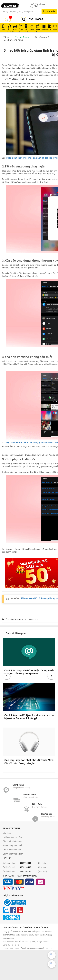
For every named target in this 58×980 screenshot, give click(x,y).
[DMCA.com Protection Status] (29, 917)
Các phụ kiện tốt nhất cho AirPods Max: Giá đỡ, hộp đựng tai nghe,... (29, 761)
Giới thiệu (7, 832)
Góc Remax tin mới (32, 619)
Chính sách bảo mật (12, 849)
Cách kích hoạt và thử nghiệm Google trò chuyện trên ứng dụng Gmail (29, 672)
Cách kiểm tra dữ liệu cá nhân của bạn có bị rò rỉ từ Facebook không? (29, 716)
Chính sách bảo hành (12, 841)
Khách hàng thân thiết (12, 845)
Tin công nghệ (42, 37)
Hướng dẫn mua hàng (12, 837)
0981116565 (25, 862)
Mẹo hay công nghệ (13, 39)
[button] (7, 675)
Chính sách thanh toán (13, 853)
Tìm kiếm (50, 11)
